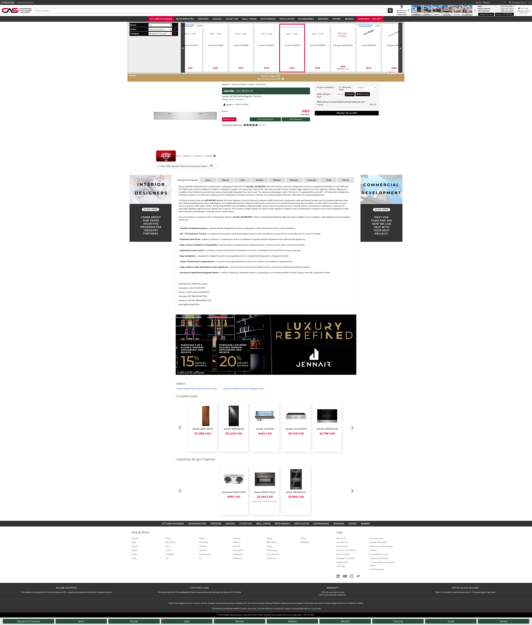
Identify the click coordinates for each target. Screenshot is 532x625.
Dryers (336, 19)
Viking (303, 538)
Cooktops (232, 19)
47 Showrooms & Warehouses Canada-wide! (402, 11)
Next (215, 156)
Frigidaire (169, 554)
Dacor (168, 538)
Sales (480, 6)
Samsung (237, 558)
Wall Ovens (249, 19)
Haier (201, 538)
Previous (156, 156)
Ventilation (286, 19)
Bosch (135, 546)
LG (200, 558)
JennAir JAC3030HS (190, 45)
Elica (167, 546)
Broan (134, 554)
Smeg (269, 546)
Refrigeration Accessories (158, 34)
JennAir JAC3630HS (292, 45)
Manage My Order (486, 14)
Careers (373, 550)
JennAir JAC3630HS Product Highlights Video (243, 389)
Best (134, 542)
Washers (323, 19)
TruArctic (271, 558)
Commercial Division (379, 558)
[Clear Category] (174, 33)
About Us (341, 538)
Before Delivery (484, 9)
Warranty (294, 180)
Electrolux (170, 542)
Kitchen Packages (161, 19)
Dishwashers (306, 19)
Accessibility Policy (378, 554)
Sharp (269, 538)
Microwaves (267, 19)
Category (134, 34)
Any (150, 25)
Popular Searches (378, 542)
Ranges (217, 19)
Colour (133, 29)
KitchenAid (204, 554)
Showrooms (342, 546)
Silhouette (272, 542)
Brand (133, 25)
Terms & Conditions (346, 550)
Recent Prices (304, 114)
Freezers (203, 19)
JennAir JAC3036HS (215, 45)
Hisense (203, 546)
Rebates (277, 180)
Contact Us (342, 542)
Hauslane (203, 542)
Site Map (340, 566)
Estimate (349, 94)
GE (167, 558)
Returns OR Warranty (504, 14)
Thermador (272, 550)
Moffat (236, 546)
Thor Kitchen (273, 554)
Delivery (345, 180)
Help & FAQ (342, 562)
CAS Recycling (376, 569)
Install (328, 180)
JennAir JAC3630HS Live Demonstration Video (196, 389)
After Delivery (483, 11)
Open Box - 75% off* (370, 19)
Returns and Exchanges (381, 546)
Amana (135, 538)
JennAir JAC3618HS (241, 45)
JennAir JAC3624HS (266, 45)
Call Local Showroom (265, 119)
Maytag (236, 538)
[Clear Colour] (174, 29)
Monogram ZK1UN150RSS (343, 45)
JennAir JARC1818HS (318, 45)
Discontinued (376, 538)
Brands (349, 19)
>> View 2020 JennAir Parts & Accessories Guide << (183, 166)
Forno (168, 550)
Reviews (260, 180)
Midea (236, 542)
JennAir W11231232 (368, 45)
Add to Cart (229, 119)
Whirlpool (305, 542)
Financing (311, 180)
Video (242, 180)
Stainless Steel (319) (156, 29)
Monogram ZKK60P (394, 45)
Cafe (134, 558)
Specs (208, 180)
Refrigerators (185, 19)
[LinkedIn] (338, 577)
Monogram (238, 550)
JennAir (203, 550)
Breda (134, 550)
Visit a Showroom (295, 119)
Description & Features (187, 180)
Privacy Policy (343, 554)
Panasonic (238, 554)
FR (530, 2)
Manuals (225, 180)
